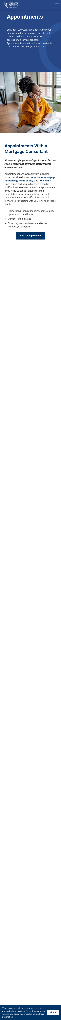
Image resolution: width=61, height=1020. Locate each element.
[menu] (57, 5)
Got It (53, 1012)
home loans (36, 177)
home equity (26, 180)
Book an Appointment (30, 235)
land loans (45, 180)
